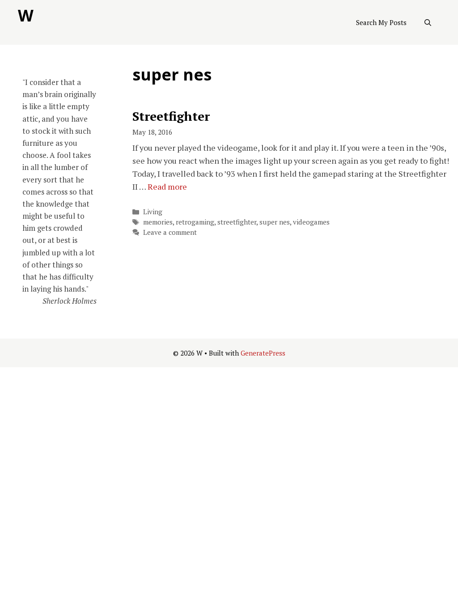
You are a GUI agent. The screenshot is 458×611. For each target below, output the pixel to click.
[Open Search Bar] (428, 22)
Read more (167, 186)
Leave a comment (170, 232)
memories (158, 221)
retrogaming (195, 221)
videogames (311, 221)
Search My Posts (381, 22)
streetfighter (236, 221)
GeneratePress (263, 352)
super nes (274, 221)
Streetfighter (171, 116)
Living (152, 211)
